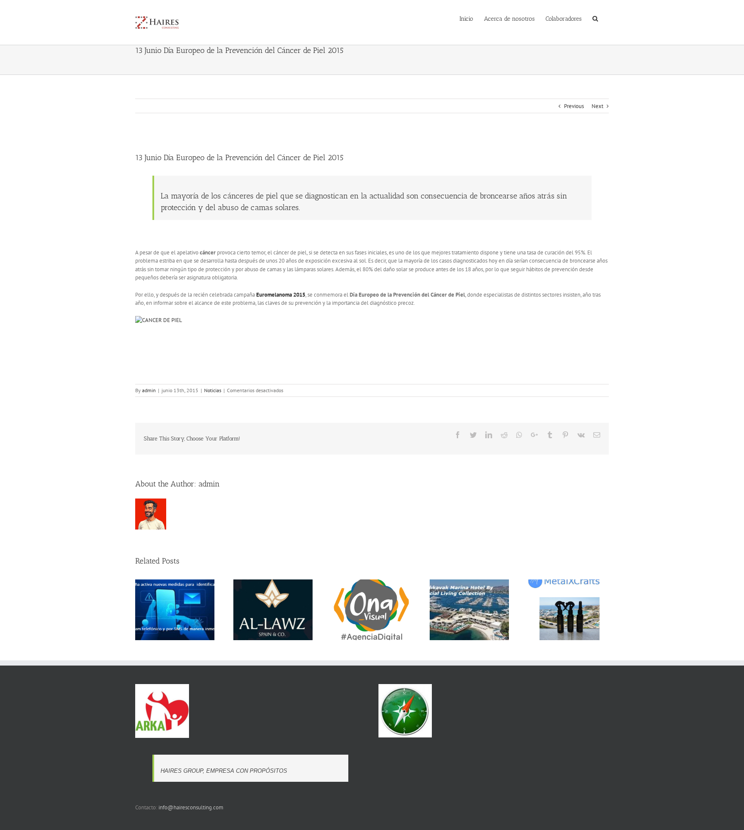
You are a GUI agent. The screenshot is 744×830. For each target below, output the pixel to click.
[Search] (595, 18)
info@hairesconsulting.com (190, 807)
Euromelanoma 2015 (280, 294)
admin (149, 390)
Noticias (212, 390)
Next (597, 106)
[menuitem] (466, 18)
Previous (574, 106)
